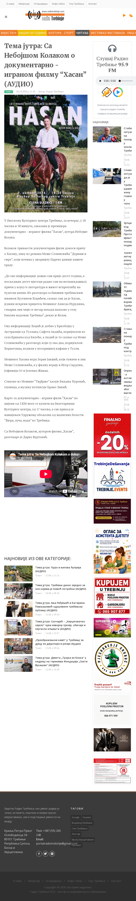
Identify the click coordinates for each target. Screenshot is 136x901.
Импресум (24, 3)
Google (76, 817)
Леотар (76, 834)
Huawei (87, 817)
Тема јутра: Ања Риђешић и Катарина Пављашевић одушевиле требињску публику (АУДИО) (60, 606)
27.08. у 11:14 (52, 575)
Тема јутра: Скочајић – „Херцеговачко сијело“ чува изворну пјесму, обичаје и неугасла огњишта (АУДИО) (60, 625)
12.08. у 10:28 (52, 669)
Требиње (129, 154)
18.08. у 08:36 (52, 593)
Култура (55, 33)
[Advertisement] (45, 522)
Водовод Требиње (82, 822)
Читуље (82, 33)
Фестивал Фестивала (108, 33)
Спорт (69, 33)
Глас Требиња (76, 3)
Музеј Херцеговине (83, 839)
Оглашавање (41, 3)
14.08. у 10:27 (52, 633)
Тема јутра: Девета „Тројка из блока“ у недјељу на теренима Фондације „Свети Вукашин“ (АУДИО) (61, 661)
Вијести (7, 33)
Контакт (93, 3)
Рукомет (76, 845)
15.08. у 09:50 (52, 614)
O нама (10, 3)
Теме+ (38, 575)
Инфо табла (58, 3)
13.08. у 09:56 (52, 648)
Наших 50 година (32, 33)
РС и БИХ (126, 398)
